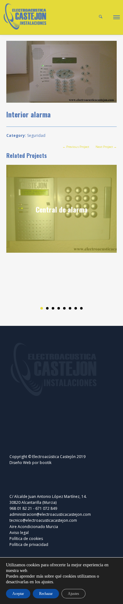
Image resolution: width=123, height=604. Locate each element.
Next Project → (106, 147)
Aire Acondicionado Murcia (33, 526)
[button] (116, 16)
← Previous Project (75, 147)
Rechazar (46, 593)
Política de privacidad (28, 544)
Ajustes (73, 593)
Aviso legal (19, 532)
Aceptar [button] (18, 593)
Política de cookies (26, 538)
